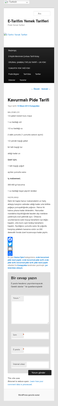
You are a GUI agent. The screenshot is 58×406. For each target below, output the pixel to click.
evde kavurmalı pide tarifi (33, 260)
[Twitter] (29, 244)
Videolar (11, 80)
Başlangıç (12, 50)
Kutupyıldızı (34, 106)
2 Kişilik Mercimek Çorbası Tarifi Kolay (23, 56)
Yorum (16, 298)
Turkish (12, 2)
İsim (18, 334)
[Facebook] (29, 239)
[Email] (29, 248)
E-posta (18, 349)
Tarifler (38, 74)
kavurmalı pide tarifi (25, 262)
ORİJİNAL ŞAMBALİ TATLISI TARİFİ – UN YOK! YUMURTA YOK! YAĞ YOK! (27, 65)
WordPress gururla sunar (29, 395)
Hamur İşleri (19, 257)
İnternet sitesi (19, 364)
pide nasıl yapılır (41, 262)
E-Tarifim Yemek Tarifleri (28, 20)
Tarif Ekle (27, 74)
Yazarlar (23, 80)
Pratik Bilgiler (13, 74)
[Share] (29, 253)
